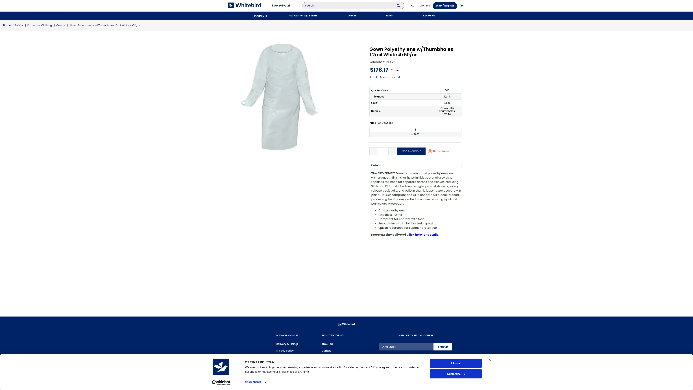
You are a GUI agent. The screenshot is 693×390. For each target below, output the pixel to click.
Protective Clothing (39, 25)
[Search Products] (399, 5)
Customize (454, 373)
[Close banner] (489, 360)
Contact (326, 350)
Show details (253, 381)
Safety (19, 25)
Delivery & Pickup (287, 344)
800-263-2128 (281, 5)
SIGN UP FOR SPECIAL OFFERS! (415, 335)
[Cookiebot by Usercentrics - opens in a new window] (221, 383)
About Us (327, 344)
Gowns (60, 25)
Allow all (455, 363)
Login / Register (445, 5)
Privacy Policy (285, 350)
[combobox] (356, 5)
